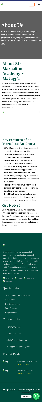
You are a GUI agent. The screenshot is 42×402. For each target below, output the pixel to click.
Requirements (11, 312)
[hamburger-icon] (32, 4)
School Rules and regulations (17, 296)
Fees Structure (11, 308)
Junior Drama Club (25, 371)
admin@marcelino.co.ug (17, 340)
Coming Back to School (27, 362)
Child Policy (10, 300)
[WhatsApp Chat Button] (36, 396)
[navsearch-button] (39, 4)
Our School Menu (12, 304)
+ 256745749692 (14, 327)
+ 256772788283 (14, 334)
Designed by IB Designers (31, 393)
